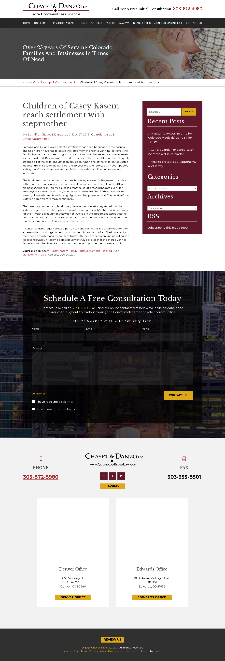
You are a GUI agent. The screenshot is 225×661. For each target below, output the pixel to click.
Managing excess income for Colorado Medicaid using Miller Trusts (170, 138)
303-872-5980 (187, 8)
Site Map (81, 651)
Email (90, 328)
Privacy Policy (97, 651)
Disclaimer (38, 393)
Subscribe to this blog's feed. (167, 227)
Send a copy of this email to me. (56, 409)
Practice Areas (63, 23)
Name (36, 328)
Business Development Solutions (128, 651)
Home (26, 23)
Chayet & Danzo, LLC (55, 134)
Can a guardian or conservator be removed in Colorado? (171, 152)
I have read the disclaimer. (56, 401)
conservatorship (77, 221)
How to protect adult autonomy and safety (172, 164)
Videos (110, 23)
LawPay (124, 23)
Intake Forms (141, 23)
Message (37, 348)
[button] (221, 637)
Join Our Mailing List (168, 23)
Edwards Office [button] (152, 597)
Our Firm (40, 23)
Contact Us (194, 23)
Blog (84, 23)
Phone (145, 328)
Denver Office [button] (73, 597)
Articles (96, 23)
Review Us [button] (112, 639)
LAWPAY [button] (112, 486)
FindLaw (159, 651)
